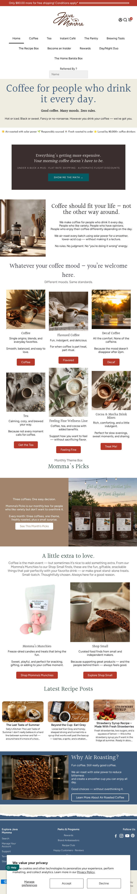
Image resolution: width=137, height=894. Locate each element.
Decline (104, 883)
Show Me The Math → (68, 177)
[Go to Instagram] (121, 836)
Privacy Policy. (86, 872)
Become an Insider (59, 48)
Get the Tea (25, 445)
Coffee (33, 38)
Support (6, 851)
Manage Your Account (9, 845)
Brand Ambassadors (68, 840)
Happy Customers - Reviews (68, 850)
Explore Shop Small (100, 675)
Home (16, 38)
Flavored (68, 360)
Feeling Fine (68, 449)
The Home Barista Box (68, 58)
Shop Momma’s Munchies (37, 675)
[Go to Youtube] (127, 836)
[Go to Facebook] (116, 836)
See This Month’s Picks (34, 526)
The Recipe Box (29, 48)
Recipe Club (68, 845)
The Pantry (91, 38)
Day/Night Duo (108, 48)
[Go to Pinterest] (133, 836)
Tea (49, 38)
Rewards (85, 48)
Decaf (111, 362)
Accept (66, 883)
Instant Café (68, 38)
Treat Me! (111, 446)
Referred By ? (68, 68)
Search (5, 838)
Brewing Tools (116, 38)
